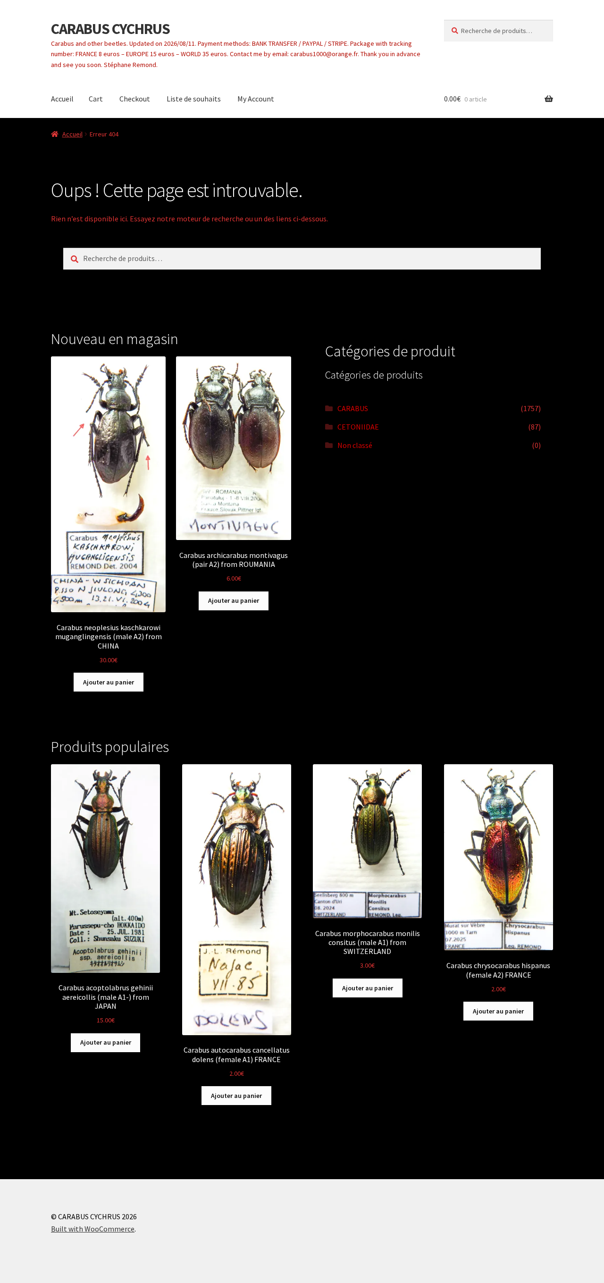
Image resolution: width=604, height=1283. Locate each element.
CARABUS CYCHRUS (110, 28)
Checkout (134, 98)
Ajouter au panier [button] (108, 682)
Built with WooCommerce (92, 1228)
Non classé (354, 445)
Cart (96, 98)
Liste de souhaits (194, 98)
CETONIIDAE (358, 426)
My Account (255, 98)
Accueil (62, 98)
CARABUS (352, 408)
